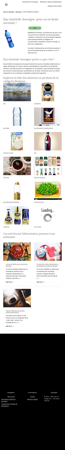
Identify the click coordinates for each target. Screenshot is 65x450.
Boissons (19, 12)
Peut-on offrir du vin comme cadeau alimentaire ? (15, 311)
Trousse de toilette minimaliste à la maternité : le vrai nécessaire (47, 265)
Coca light (37, 227)
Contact (32, 396)
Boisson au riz (8, 153)
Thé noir (6, 177)
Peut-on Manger (8, 12)
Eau (4, 103)
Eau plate (6, 128)
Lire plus (10, 282)
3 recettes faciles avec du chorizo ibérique (17, 265)
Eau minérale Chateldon (11, 202)
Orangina (6, 227)
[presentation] (17, 92)
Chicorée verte (39, 202)
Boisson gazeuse (39, 177)
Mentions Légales (32, 399)
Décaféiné (37, 103)
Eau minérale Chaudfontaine (43, 128)
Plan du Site (11, 396)
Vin (35, 153)
